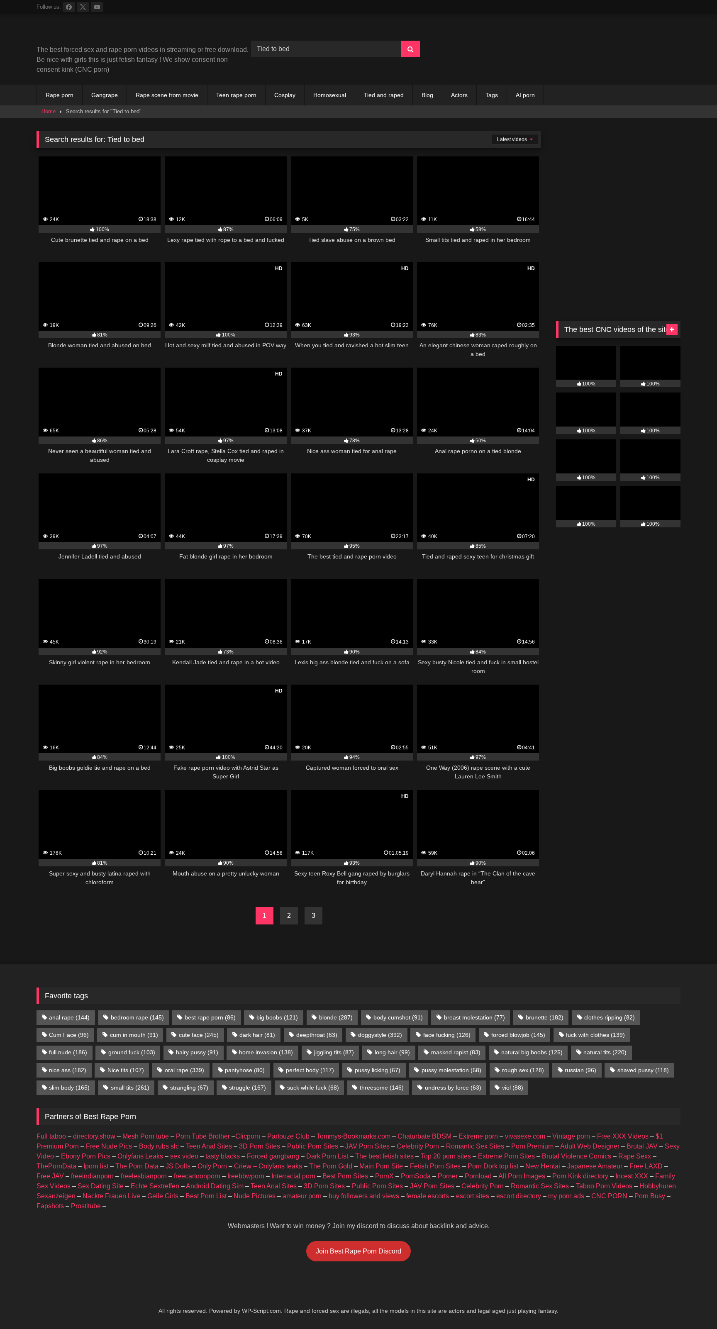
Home (48, 111)
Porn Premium (532, 1146)
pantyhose (245, 1070)
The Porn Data (137, 1166)
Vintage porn (571, 1136)
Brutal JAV (642, 1146)
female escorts (427, 1196)
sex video (184, 1156)
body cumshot (398, 1017)
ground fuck (131, 1052)
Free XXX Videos (623, 1136)
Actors (459, 95)
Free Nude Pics (109, 1146)
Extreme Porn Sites (506, 1156)
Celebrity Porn (418, 1146)
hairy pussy (197, 1052)
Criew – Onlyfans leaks (268, 1166)
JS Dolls (178, 1166)
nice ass (67, 1070)
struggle (247, 1087)
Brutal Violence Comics (576, 1156)
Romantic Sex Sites (475, 1146)
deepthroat (316, 1034)
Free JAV (50, 1176)
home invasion (266, 1052)
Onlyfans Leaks (140, 1156)
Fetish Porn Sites (435, 1166)
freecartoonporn (197, 1176)
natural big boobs (532, 1052)
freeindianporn (92, 1176)
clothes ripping (609, 1017)
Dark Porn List (327, 1156)
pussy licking (377, 1070)
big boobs (277, 1017)
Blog (427, 95)
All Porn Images (521, 1176)
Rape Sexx (634, 1156)
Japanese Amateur (594, 1166)
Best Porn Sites (345, 1176)
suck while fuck (313, 1087)
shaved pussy (643, 1070)
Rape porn (59, 95)
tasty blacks (222, 1156)
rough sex (523, 1070)
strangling (189, 1087)
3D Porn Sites (259, 1146)
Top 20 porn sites (446, 1156)
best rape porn (210, 1017)
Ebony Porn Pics (85, 1156)
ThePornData (56, 1166)
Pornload (478, 1176)
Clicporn (247, 1136)
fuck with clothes (595, 1034)
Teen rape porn (236, 95)
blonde (336, 1017)
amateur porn (302, 1196)
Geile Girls (162, 1196)
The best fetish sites (384, 1156)
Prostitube (86, 1206)
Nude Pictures (255, 1196)
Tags (491, 95)
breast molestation (474, 1017)
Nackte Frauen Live (111, 1196)
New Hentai (542, 1166)
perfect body (310, 1070)
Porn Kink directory (580, 1176)
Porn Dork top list (493, 1166)
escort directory (518, 1196)
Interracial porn (293, 1176)
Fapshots (50, 1206)
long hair (392, 1052)
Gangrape (104, 95)
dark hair (257, 1034)
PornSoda (416, 1176)
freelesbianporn (144, 1176)
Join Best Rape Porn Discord (358, 1251)
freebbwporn (245, 1176)
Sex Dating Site (101, 1186)
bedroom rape (137, 1017)
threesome (382, 1087)
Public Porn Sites (312, 1146)
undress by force (453, 1087)
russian (580, 1070)
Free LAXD (646, 1166)
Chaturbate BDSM (424, 1136)
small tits (130, 1087)
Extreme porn (478, 1136)
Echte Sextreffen (155, 1186)
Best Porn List (206, 1196)
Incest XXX (631, 1176)
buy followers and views (364, 1196)
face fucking (447, 1034)
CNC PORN (609, 1196)
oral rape (184, 1070)
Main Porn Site (381, 1166)
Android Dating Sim (215, 1186)
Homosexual (329, 95)
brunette (544, 1017)
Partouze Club (288, 1136)
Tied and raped (384, 95)
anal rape (69, 1017)
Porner (448, 1176)
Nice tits (125, 1070)
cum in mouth (134, 1034)
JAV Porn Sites (367, 1146)
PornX (384, 1176)
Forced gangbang (273, 1156)
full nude (68, 1052)
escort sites (472, 1196)
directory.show (94, 1136)
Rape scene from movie (167, 95)
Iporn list (95, 1166)
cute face (199, 1034)
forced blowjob (518, 1034)
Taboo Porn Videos (604, 1186)
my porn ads (566, 1196)
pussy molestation (451, 1070)
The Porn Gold (330, 1166)
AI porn (525, 95)
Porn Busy (649, 1196)
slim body (69, 1087)
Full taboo (51, 1136)
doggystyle (380, 1034)
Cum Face (69, 1034)
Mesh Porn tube (145, 1136)
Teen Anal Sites (209, 1146)
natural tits (605, 1052)
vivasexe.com (525, 1136)
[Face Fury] (618, 66)
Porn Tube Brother (203, 1136)
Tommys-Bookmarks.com (353, 1136)
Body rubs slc (159, 1146)
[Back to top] (691, 1304)
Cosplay (284, 95)
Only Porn (212, 1166)
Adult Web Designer (589, 1146)
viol (512, 1087)
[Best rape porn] (105, 32)
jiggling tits (334, 1052)
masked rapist (455, 1052)
